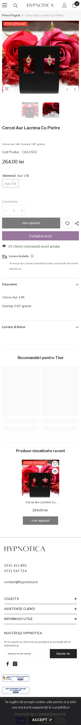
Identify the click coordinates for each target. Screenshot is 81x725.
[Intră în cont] (64, 5)
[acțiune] (76, 223)
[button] (67, 89)
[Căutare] (15, 5)
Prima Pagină (11, 15)
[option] (40, 57)
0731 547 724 (15, 571)
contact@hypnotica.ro (21, 582)
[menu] (4, 5)
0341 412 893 (15, 565)
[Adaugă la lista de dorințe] (67, 223)
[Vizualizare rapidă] (55, 471)
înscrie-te (63, 654)
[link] (20, 421)
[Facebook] (7, 663)
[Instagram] (15, 663)
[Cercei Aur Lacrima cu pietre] (40, 478)
